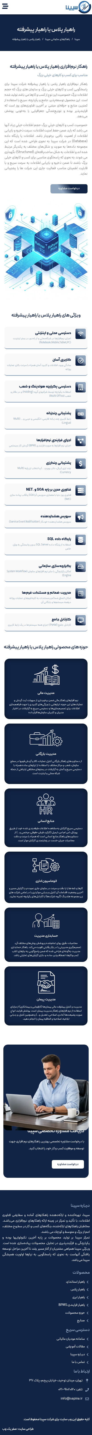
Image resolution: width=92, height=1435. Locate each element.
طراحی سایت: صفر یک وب (18, 1429)
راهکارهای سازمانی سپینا (57, 39)
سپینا (77, 39)
